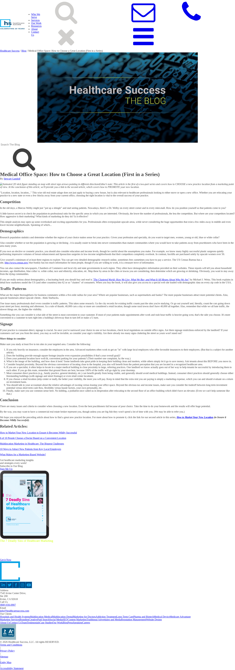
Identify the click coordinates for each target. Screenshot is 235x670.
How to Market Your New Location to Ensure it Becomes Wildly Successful (38, 432)
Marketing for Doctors (84, 616)
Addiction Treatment (106, 616)
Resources (36, 26)
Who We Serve (35, 16)
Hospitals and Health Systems (15, 616)
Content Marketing (77, 619)
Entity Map (5, 662)
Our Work (36, 23)
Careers (86, 622)
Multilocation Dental (62, 616)
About (34, 29)
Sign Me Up (6, 469)
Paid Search (43, 619)
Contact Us (15, 622)
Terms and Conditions (11, 644)
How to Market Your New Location (195, 417)
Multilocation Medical (41, 616)
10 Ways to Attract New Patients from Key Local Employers (30, 449)
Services (35, 20)
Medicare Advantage (180, 616)
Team (24, 622)
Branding (24, 619)
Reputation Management (133, 619)
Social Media (56, 619)
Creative (33, 619)
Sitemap (4, 656)
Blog (23, 50)
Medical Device (162, 616)
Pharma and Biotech (143, 616)
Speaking (77, 622)
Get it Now (5, 559)
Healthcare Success (10, 50)
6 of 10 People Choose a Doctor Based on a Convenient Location (33, 438)
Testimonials (33, 622)
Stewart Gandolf (12, 178)
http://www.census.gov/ (16, 262)
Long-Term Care (124, 616)
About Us (5, 622)
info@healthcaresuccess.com (14, 610)
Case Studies (45, 622)
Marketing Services (10, 619)
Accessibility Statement (12, 668)
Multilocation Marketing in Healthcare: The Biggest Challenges (32, 443)
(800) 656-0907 (8, 604)
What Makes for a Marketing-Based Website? (23, 454)
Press (70, 622)
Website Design (154, 619)
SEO (65, 619)
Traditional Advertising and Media (104, 619)
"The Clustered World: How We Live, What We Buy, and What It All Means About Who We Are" (141, 279)
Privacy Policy (7, 650)
